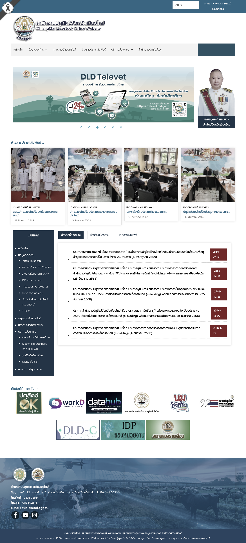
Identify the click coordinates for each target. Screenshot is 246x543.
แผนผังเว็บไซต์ (29, 362)
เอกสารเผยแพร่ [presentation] (128, 235)
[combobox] (186, 5)
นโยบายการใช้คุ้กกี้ (173, 533)
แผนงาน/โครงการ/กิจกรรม (37, 267)
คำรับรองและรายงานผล (35, 287)
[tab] (71, 235)
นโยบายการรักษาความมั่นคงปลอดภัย (101, 533)
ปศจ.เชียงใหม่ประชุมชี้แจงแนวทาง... (146, 211)
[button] (10, 97)
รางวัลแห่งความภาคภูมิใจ (35, 274)
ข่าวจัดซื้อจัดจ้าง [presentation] (71, 235)
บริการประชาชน (27, 332)
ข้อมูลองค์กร (25, 255)
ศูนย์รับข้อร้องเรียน (32, 355)
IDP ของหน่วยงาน (32, 280)
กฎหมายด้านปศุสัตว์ (29, 318)
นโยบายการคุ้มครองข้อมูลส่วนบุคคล (142, 533)
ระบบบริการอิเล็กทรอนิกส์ (36, 337)
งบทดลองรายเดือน (32, 293)
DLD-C (26, 311)
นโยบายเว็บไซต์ (72, 533)
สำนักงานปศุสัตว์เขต (30, 369)
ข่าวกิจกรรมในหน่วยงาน (26, 207)
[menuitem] (18, 50)
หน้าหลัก (23, 248)
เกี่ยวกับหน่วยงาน (31, 261)
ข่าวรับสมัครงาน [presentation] (99, 235)
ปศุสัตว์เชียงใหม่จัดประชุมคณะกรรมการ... (206, 211)
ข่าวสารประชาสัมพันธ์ (30, 325)
